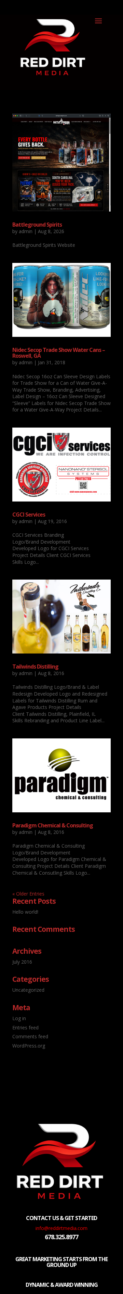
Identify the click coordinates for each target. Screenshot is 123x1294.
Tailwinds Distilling (35, 666)
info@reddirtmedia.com (61, 1228)
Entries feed (25, 1027)
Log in (19, 1018)
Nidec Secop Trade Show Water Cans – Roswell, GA (58, 353)
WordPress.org (28, 1045)
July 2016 (22, 962)
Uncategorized (28, 990)
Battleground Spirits (37, 224)
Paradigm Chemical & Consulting (52, 825)
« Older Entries (28, 893)
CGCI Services (28, 514)
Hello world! (25, 912)
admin (25, 231)
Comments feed (30, 1036)
